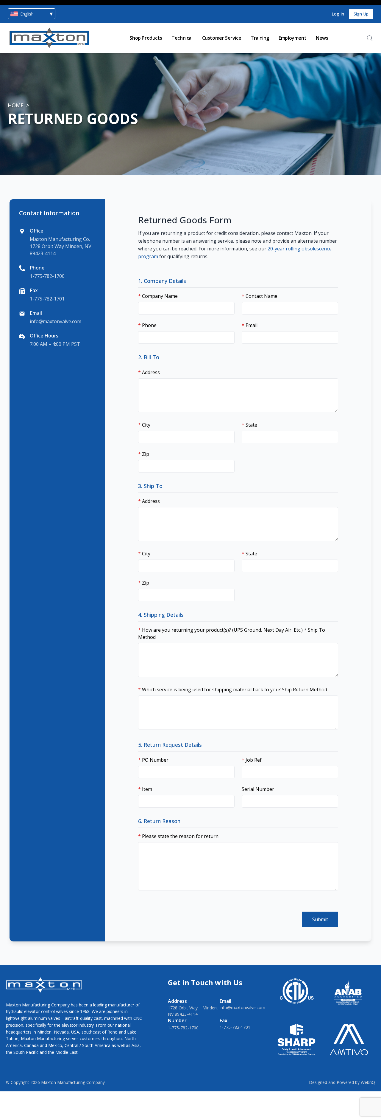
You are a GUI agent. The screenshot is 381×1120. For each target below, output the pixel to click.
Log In (338, 14)
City (144, 425)
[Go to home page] (49, 38)
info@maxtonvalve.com (55, 321)
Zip (143, 454)
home (16, 105)
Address (149, 372)
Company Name (158, 296)
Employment (292, 38)
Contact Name (259, 296)
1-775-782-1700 (47, 276)
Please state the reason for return (178, 836)
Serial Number (258, 789)
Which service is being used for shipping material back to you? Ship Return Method (232, 689)
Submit (320, 919)
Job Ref (252, 760)
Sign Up (361, 14)
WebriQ (368, 1082)
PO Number (153, 760)
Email (249, 325)
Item (145, 789)
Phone (147, 325)
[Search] (369, 38)
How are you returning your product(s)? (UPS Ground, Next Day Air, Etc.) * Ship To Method (231, 633)
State (249, 425)
